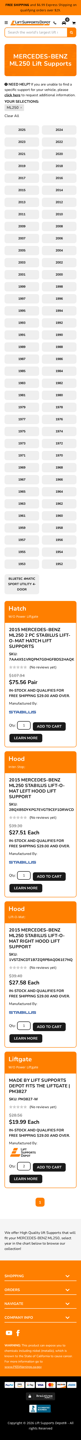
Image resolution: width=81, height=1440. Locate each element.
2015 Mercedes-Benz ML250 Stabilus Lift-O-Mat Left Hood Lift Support (37, 788)
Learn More (26, 738)
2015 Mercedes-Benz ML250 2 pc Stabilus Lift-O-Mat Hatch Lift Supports (39, 638)
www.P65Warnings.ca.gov (23, 1367)
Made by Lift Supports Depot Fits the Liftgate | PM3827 (39, 1086)
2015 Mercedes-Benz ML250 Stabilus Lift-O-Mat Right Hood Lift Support (37, 938)
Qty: (12, 725)
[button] (64, 23)
